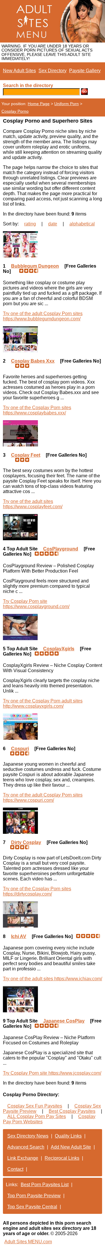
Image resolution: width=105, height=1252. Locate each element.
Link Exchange (22, 1158)
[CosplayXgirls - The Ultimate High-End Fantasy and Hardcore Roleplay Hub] (52, 627)
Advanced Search (25, 1147)
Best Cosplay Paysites (72, 1111)
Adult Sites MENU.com (28, 1241)
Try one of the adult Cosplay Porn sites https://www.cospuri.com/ (43, 797)
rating (30, 223)
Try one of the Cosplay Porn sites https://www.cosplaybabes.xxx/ (37, 410)
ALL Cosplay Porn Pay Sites (36, 1116)
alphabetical (82, 223)
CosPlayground (60, 548)
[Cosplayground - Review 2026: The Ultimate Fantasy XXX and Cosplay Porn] (52, 527)
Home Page (39, 103)
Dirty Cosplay (26, 842)
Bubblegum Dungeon (35, 266)
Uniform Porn (66, 103)
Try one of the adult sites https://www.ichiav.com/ (52, 978)
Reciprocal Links (62, 1158)
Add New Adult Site (71, 1147)
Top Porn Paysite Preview (34, 1195)
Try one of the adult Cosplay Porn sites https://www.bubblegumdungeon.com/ (43, 316)
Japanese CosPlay (64, 1020)
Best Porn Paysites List (45, 1184)
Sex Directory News (27, 1135)
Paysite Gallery (85, 70)
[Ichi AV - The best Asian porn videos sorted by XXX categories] (52, 914)
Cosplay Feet (25, 455)
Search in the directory (28, 85)
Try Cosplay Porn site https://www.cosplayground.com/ (36, 604)
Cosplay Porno (15, 111)
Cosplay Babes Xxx (33, 361)
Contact (15, 1169)
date (52, 223)
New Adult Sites (19, 70)
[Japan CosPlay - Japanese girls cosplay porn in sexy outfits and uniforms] (52, 999)
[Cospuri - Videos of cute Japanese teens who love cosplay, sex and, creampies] (52, 727)
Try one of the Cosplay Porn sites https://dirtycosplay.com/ (37, 891)
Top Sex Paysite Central (32, 1206)
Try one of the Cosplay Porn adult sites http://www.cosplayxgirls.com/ (43, 703)
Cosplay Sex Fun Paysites (34, 1105)
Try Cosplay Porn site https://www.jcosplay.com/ (52, 1073)
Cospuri (20, 748)
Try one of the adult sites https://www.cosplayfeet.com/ (32, 504)
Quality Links (68, 1135)
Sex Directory (52, 70)
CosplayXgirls (58, 648)
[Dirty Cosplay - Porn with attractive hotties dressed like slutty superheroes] (52, 821)
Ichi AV (18, 936)
